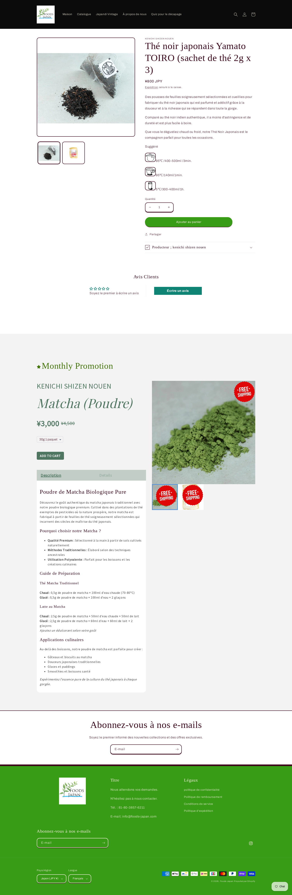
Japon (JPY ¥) (49, 878)
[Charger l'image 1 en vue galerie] (49, 153)
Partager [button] (155, 234)
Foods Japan (226, 881)
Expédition (151, 87)
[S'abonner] (177, 749)
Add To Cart (50, 456)
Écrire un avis (178, 290)
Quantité (150, 199)
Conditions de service (198, 803)
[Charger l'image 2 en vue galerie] (73, 153)
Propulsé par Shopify (244, 881)
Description (51, 475)
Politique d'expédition (198, 810)
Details (105, 475)
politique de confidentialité (201, 789)
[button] (235, 14)
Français (78, 878)
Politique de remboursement (203, 796)
